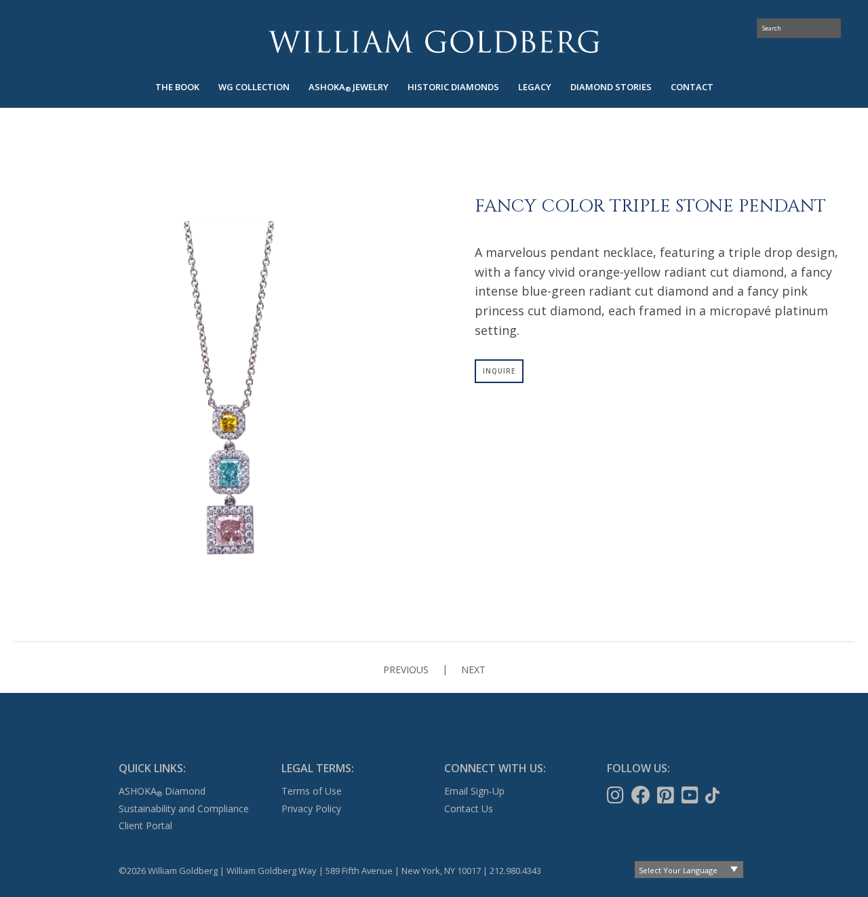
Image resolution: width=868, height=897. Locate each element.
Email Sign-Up (474, 790)
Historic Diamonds (453, 87)
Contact (692, 87)
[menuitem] (177, 87)
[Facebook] (642, 795)
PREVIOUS (406, 669)
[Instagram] (617, 795)
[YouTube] (691, 795)
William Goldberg (434, 42)
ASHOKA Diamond (162, 790)
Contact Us (468, 808)
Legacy (534, 87)
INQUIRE (499, 371)
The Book (177, 87)
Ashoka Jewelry (349, 87)
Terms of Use (311, 790)
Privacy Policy (311, 808)
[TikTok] (713, 795)
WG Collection (254, 87)
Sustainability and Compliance (184, 808)
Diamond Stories (611, 87)
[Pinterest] (667, 795)
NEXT (473, 669)
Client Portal (145, 825)
